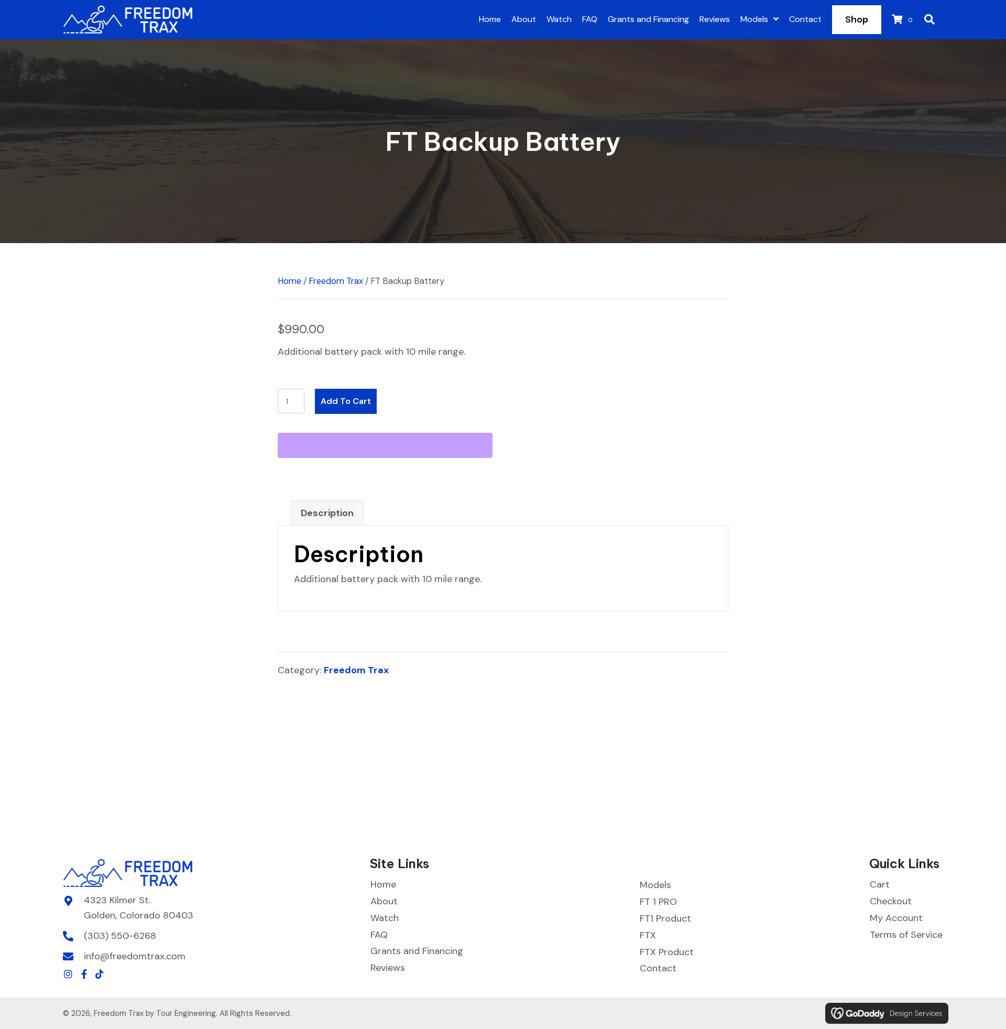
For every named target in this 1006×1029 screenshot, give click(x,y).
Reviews (387, 967)
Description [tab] (327, 513)
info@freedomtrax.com (134, 956)
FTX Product (667, 952)
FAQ (379, 934)
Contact (658, 968)
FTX (648, 935)
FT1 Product (665, 918)
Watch (384, 918)
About (384, 901)
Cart (880, 884)
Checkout (891, 901)
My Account (896, 918)
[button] (68, 974)
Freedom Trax (336, 281)
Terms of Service (906, 934)
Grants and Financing (416, 951)
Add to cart (346, 401)
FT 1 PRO (658, 901)
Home (289, 281)
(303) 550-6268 (120, 935)
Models (655, 885)
